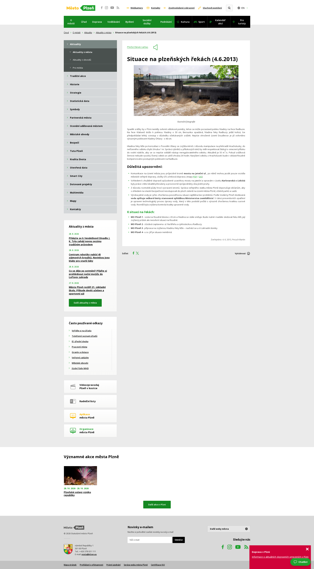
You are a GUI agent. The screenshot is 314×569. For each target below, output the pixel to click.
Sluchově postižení (212, 7)
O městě (71, 22)
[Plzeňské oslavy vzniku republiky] (80, 475)
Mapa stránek (70, 564)
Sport (201, 21)
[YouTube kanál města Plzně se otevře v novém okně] (238, 550)
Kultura (185, 21)
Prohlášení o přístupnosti (91, 564)
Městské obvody (80, 362)
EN (242, 8)
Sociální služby (147, 22)
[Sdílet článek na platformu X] (138, 253)
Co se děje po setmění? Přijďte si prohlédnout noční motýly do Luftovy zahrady (88, 274)
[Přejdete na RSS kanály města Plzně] (118, 9)
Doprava (97, 21)
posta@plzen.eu (89, 554)
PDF (195, 176)
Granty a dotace (80, 352)
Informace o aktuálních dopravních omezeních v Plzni (280, 556)
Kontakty (155, 7)
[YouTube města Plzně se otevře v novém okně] (112, 9)
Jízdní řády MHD (80, 368)
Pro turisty (242, 22)
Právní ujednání (113, 564)
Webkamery (137, 7)
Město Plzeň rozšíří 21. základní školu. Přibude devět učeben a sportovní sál (87, 290)
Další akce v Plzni (157, 504)
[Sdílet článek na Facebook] (132, 253)
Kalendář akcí (220, 22)
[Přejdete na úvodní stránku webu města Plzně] (81, 8)
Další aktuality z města (85, 302)
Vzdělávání (113, 21)
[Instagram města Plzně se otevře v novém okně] (106, 9)
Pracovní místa (79, 346)
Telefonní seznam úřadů (84, 336)
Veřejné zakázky (80, 357)
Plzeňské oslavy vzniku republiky (77, 494)
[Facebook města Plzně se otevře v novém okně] (100, 9)
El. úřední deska (80, 341)
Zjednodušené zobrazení (181, 7)
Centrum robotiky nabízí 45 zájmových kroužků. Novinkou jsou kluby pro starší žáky (89, 257)
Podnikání (166, 21)
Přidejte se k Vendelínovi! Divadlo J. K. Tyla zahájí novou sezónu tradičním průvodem (89, 241)
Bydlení (129, 21)
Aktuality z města (103, 32)
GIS (200, 176)
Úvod (66, 32)
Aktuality (88, 32)
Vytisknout (240, 253)
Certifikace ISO (158, 564)
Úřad (84, 21)
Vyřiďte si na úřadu (81, 330)
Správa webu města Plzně (136, 564)
